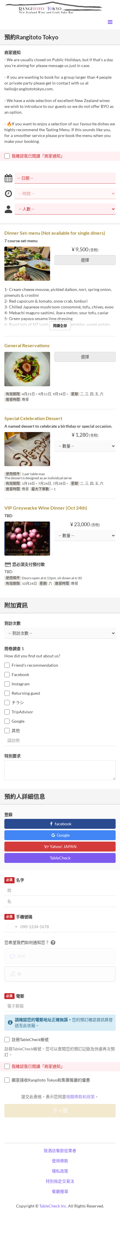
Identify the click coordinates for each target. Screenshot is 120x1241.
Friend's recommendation (35, 665)
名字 (15, 879)
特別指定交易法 (60, 1181)
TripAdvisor (22, 711)
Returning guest (26, 693)
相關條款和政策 (80, 1096)
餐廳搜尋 (60, 1191)
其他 (16, 730)
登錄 (8, 814)
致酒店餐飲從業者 (60, 1150)
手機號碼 (19, 916)
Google (18, 721)
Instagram (21, 683)
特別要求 (12, 755)
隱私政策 (60, 1170)
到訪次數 (12, 623)
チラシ (18, 702)
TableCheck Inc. (53, 1205)
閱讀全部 (60, 326)
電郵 (15, 995)
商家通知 (12, 52)
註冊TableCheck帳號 (30, 1039)
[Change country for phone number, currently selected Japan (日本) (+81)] (12, 926)
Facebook (20, 674)
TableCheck (60, 857)
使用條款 (60, 1160)
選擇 (85, 259)
